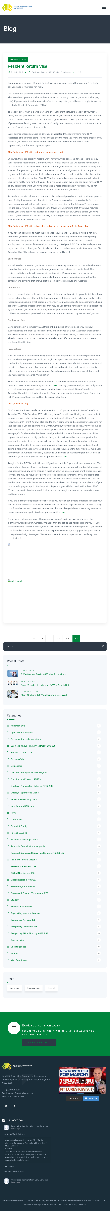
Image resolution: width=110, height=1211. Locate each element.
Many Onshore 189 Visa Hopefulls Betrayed (44, 695)
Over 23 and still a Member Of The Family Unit (45, 685)
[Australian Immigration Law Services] (17, 7)
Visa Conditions (63, 72)
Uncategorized (55, 946)
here (55, 385)
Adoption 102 (55, 725)
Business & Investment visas (55, 739)
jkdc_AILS (18, 72)
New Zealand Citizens (55, 806)
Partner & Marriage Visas (55, 839)
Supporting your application (55, 913)
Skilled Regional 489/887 (55, 879)
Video (11, 1166)
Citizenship (55, 766)
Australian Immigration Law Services (29, 1126)
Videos (55, 953)
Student (55, 899)
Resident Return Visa (27, 66)
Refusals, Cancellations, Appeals (55, 846)
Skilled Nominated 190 (55, 873)
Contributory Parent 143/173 (55, 779)
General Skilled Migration (55, 799)
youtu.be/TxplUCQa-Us (14, 1134)
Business (14, 988)
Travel (51, 988)
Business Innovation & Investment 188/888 (55, 745)
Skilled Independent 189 (55, 866)
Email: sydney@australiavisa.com (17, 1093)
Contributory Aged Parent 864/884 (55, 772)
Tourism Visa (55, 940)
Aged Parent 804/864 (55, 732)
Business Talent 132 (55, 752)
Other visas (55, 819)
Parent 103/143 (55, 833)
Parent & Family (55, 826)
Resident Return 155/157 (43, 72)
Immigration (34, 988)
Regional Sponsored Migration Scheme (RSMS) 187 (55, 853)
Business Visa (55, 759)
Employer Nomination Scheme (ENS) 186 (55, 786)
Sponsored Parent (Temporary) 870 (55, 893)
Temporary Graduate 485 (55, 926)
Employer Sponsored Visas (55, 792)
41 (58, 638)
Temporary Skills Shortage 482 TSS (55, 933)
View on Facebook (10, 1171)
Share (22, 1171)
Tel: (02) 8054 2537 (11, 1089)
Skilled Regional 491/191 (55, 886)
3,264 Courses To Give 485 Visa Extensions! (43, 674)
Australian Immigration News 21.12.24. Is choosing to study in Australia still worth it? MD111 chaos (26, 1143)
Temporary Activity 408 (55, 920)
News (55, 812)
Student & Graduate (55, 906)
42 (67, 638)
